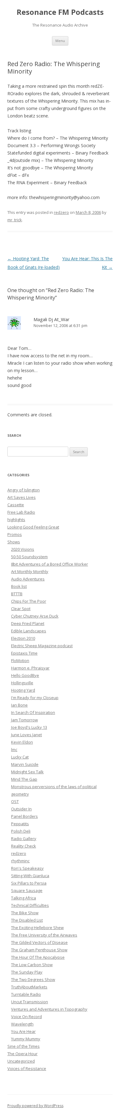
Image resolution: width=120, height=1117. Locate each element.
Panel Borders (24, 816)
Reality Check (23, 846)
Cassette (15, 505)
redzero (61, 212)
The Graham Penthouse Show (39, 950)
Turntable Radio (26, 994)
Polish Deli (20, 831)
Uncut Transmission (29, 1001)
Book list (19, 586)
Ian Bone (19, 705)
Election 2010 (23, 638)
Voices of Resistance (26, 1068)
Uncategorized (21, 1061)
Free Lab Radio (21, 512)
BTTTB (16, 594)
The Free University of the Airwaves (44, 935)
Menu (60, 40)
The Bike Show (24, 912)
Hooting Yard (23, 690)
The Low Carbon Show (32, 964)
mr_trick (14, 220)
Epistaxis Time (24, 653)
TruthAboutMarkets (29, 987)
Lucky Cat (20, 757)
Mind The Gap (24, 779)
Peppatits (20, 823)
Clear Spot (20, 608)
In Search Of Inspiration (33, 712)
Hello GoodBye (25, 675)
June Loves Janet (26, 734)
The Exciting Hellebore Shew (37, 927)
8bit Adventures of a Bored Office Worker (49, 564)
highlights (16, 519)
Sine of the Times (23, 1046)
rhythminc (20, 861)
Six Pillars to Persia (28, 883)
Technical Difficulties (30, 905)
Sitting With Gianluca (30, 875)
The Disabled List (27, 920)
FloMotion (20, 660)
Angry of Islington (23, 490)
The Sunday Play (26, 972)
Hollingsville (22, 683)
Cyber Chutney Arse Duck (34, 616)
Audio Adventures (28, 579)
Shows (13, 542)
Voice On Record (26, 1016)
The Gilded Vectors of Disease (39, 942)
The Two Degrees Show (33, 979)
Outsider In (21, 809)
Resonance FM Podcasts (60, 12)
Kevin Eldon (22, 742)
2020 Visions (22, 549)
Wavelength (22, 1024)
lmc (14, 749)
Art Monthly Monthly (29, 571)
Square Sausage (26, 890)
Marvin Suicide (24, 764)
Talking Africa (23, 898)
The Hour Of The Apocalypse (38, 957)
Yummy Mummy (25, 1039)
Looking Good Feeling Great (33, 527)
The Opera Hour (22, 1053)
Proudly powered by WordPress (35, 1105)
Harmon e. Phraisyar (30, 668)
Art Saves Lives (21, 497)
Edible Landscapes (28, 631)
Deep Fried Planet (27, 623)
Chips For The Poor (28, 601)
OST (15, 801)
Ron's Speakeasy (27, 868)
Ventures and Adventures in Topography (49, 1009)
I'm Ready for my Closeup (34, 697)
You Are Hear (23, 1031)
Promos (14, 534)
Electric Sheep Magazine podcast (42, 645)
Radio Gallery (23, 838)
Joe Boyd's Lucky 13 (29, 727)
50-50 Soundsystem (29, 556)
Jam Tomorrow (24, 720)
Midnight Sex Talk (27, 772)
